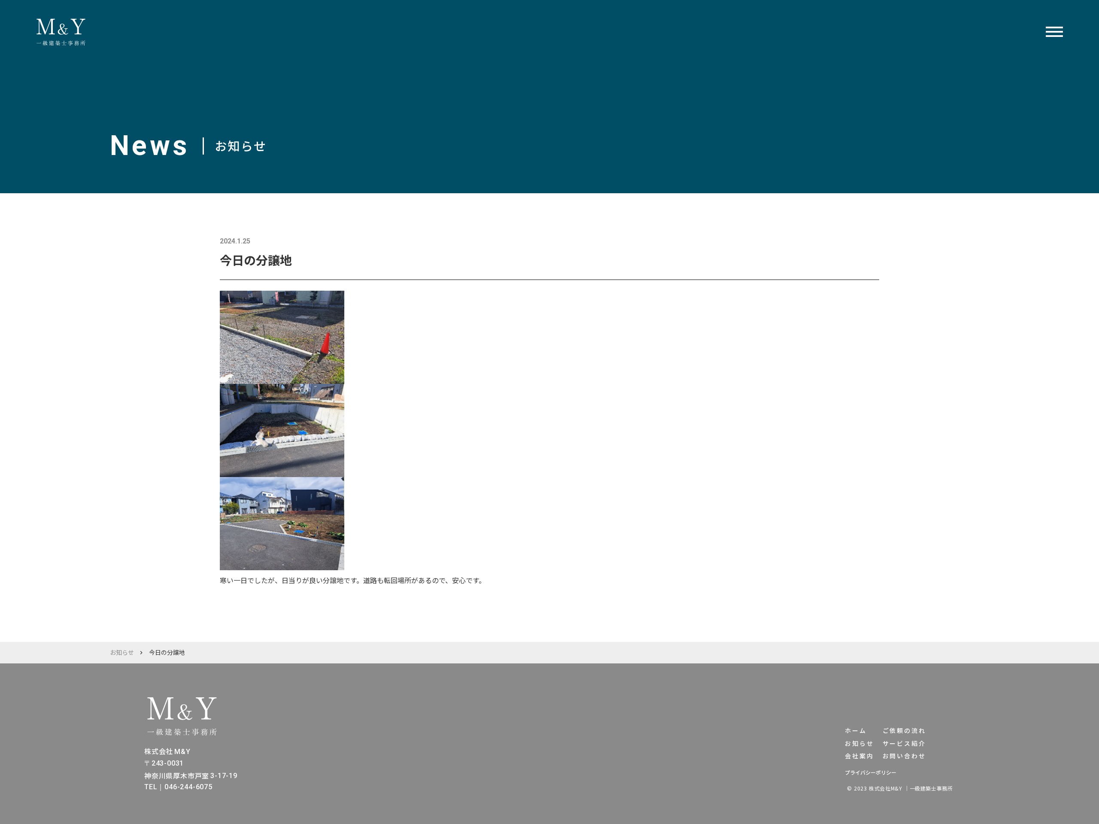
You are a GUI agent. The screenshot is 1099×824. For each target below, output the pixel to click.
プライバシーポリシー (870, 772)
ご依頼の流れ (904, 731)
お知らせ (122, 652)
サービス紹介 (904, 743)
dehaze (1054, 32)
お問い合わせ (904, 756)
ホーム (855, 731)
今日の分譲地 (167, 652)
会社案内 (859, 756)
